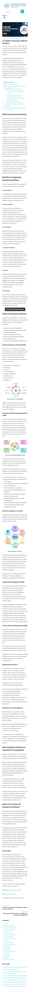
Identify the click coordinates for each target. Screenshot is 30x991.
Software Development (20, 38)
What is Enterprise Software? (11, 84)
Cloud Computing (8, 936)
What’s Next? (10, 110)
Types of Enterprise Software (11, 88)
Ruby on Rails (7, 947)
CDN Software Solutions (16, 890)
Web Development (8, 959)
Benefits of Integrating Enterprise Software (15, 86)
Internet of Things (8, 943)
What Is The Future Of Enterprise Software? (15, 108)
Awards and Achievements (10, 928)
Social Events (7, 949)
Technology (7, 955)
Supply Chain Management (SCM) (14, 97)
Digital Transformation (9, 938)
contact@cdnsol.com (11, 894)
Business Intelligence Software (14, 95)
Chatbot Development (9, 934)
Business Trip (7, 932)
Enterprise (12, 38)
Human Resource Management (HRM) (15, 98)
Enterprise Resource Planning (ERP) (15, 90)
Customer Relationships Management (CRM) (15, 92)
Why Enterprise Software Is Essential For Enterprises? (14, 105)
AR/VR (5, 923)
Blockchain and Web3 (9, 930)
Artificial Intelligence (9, 926)
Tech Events (7, 953)
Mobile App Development (10, 945)
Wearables (6, 957)
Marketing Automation (12, 100)
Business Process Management (14, 102)
